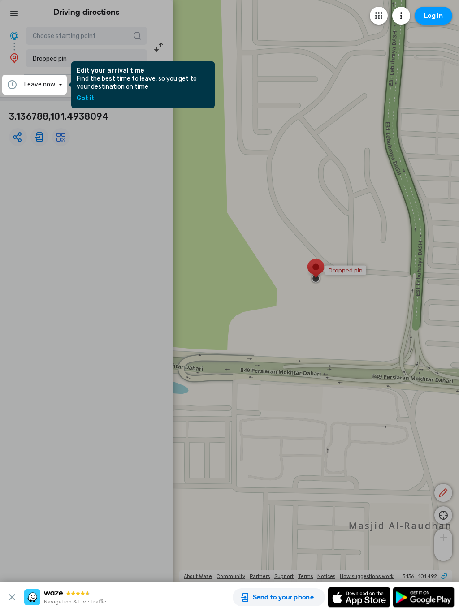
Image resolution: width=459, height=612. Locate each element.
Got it (86, 98)
